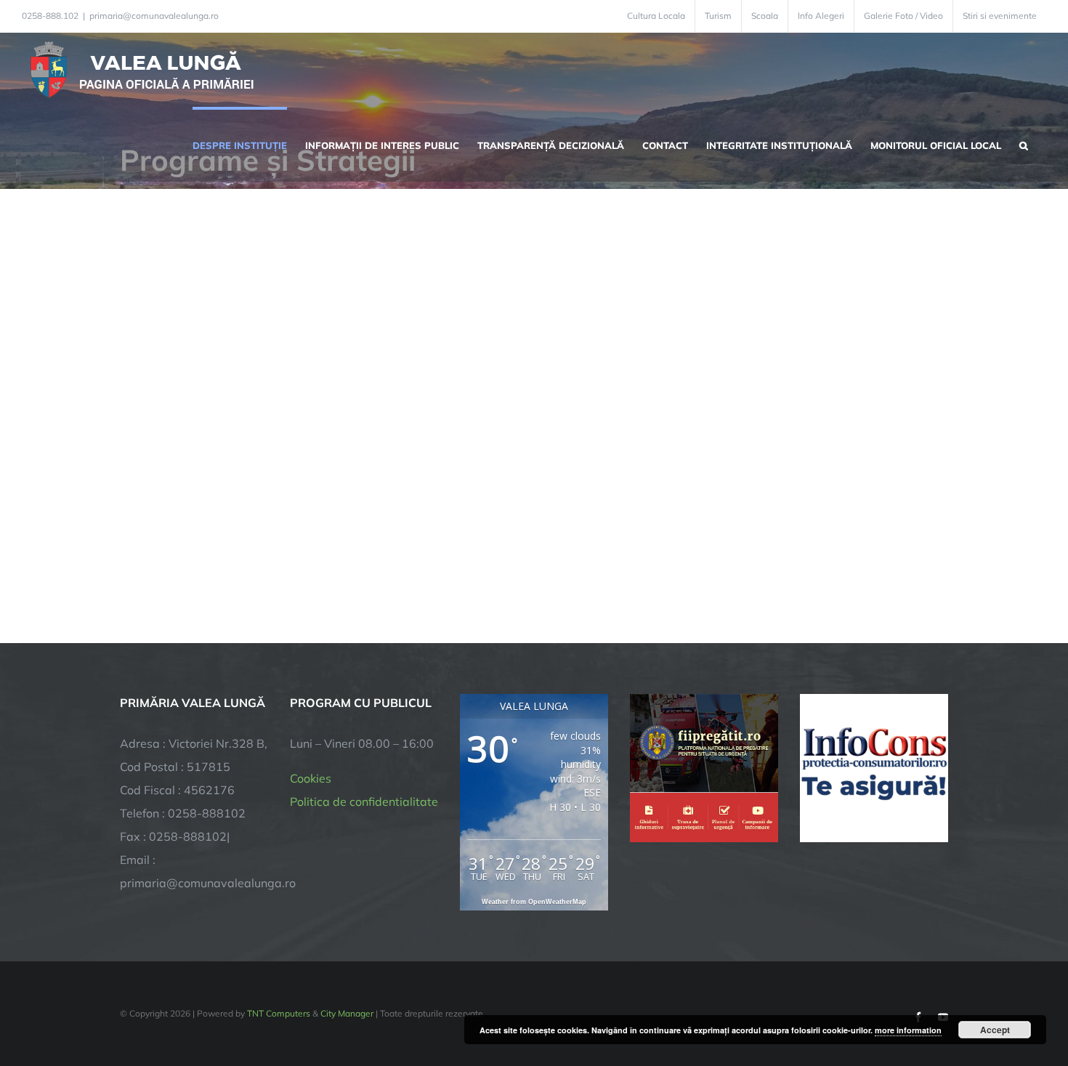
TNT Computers (278, 1013)
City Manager (346, 1013)
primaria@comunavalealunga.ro (154, 15)
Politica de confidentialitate (364, 801)
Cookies (310, 778)
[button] (1023, 144)
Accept (995, 1029)
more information (908, 1030)
